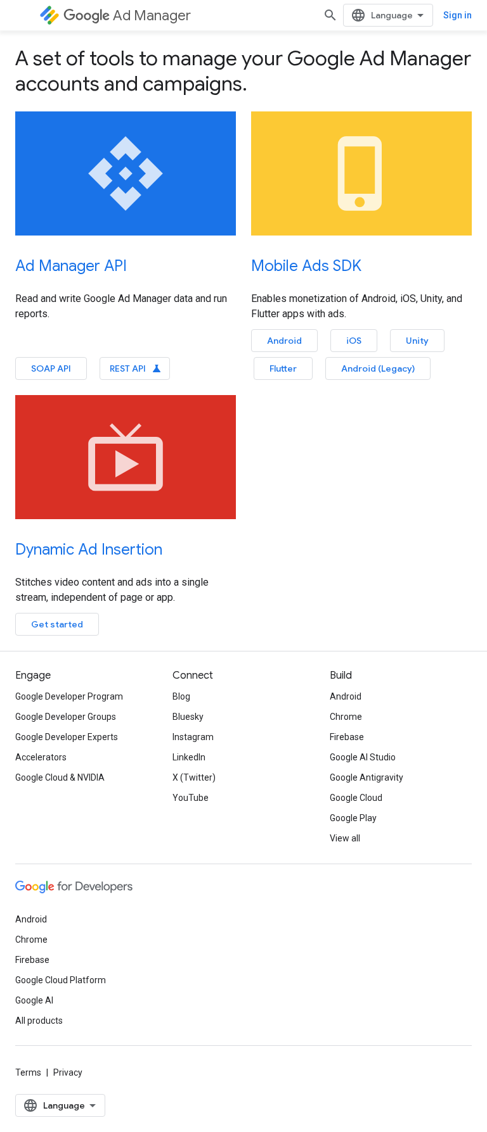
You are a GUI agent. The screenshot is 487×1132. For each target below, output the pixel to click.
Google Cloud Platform (60, 980)
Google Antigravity (366, 777)
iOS (353, 340)
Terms (28, 1072)
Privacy (67, 1072)
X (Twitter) (194, 777)
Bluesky (188, 717)
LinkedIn (188, 757)
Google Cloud (356, 798)
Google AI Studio (363, 757)
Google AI (34, 1000)
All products (39, 1021)
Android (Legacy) (378, 368)
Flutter (283, 368)
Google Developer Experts (66, 737)
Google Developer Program (69, 696)
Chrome (346, 717)
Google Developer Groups (65, 717)
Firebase (347, 737)
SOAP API (51, 368)
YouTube (190, 798)
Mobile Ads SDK (306, 265)
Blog (181, 696)
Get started (57, 624)
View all (345, 838)
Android (284, 340)
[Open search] (330, 15)
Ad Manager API (71, 265)
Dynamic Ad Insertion (88, 549)
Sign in (457, 15)
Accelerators (41, 757)
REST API (136, 368)
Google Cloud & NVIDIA (60, 777)
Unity (417, 340)
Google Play (353, 818)
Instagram (193, 737)
